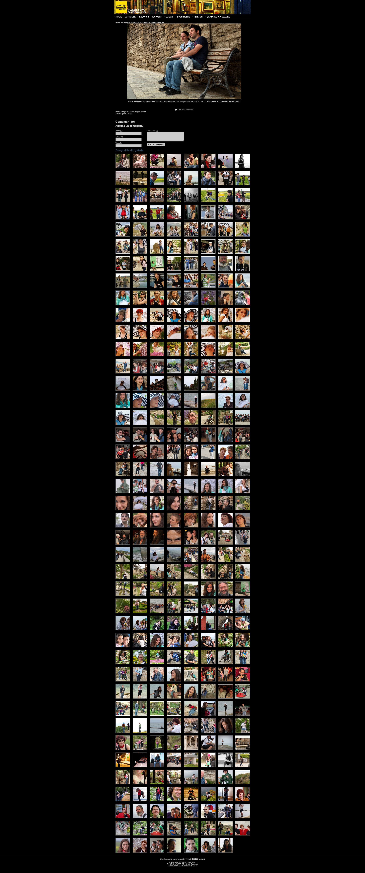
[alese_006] (157, 219)
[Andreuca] (242, 373)
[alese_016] (174, 236)
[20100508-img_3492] (122, 749)
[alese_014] (140, 236)
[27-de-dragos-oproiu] (225, 458)
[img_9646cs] (174, 852)
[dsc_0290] (140, 373)
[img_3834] (208, 510)
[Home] (118, 17)
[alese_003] (242, 202)
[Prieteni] (198, 17)
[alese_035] (225, 270)
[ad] (157, 835)
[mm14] (225, 818)
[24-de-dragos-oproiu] (174, 458)
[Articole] (130, 17)
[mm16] (122, 835)
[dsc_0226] (208, 356)
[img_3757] (225, 493)
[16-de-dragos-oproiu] (191, 441)
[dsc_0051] (157, 322)
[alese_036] (242, 270)
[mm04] (191, 801)
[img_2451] (174, 185)
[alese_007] (174, 219)
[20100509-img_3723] (140, 784)
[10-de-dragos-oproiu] (225, 424)
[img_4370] (225, 544)
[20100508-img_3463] (208, 732)
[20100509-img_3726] (157, 784)
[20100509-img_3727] (174, 784)
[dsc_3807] (191, 681)
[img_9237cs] (140, 852)
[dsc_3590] (157, 664)
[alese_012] (242, 219)
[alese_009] (208, 219)
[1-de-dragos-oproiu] (225, 407)
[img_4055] (225, 595)
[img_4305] (191, 544)
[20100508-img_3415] (157, 732)
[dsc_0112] (242, 322)
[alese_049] (157, 304)
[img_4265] (157, 544)
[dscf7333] (225, 304)
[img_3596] (225, 561)
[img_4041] (225, 527)
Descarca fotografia (185, 110)
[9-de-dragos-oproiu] (208, 424)
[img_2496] (208, 185)
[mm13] (208, 818)
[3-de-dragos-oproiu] (122, 424)
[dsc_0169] (208, 630)
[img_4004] (191, 527)
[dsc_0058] (174, 715)
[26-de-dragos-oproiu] (208, 458)
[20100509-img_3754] (208, 784)
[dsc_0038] (140, 322)
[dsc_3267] (122, 647)
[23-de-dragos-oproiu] (157, 458)
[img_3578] (191, 561)
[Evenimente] (183, 17)
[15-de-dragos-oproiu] (174, 441)
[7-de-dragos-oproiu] (174, 424)
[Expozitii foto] (157, 17)
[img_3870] (157, 595)
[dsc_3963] (208, 681)
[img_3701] (208, 578)
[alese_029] (122, 270)
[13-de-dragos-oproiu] (140, 441)
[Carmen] (191, 390)
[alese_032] (174, 270)
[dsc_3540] (122, 664)
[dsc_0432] (225, 630)
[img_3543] (174, 561)
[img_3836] (225, 510)
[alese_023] (157, 253)
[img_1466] (140, 168)
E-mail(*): (119, 137)
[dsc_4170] (191, 698)
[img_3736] (242, 578)
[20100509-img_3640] (174, 766)
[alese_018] (208, 236)
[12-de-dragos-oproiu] (122, 441)
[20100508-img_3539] (191, 749)
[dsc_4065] (140, 698)
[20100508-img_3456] (191, 732)
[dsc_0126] (174, 339)
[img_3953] (157, 527)
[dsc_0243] (140, 630)
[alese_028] (242, 253)
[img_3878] (242, 510)
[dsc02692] (122, 732)
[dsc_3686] (242, 664)
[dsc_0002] (122, 322)
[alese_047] (140, 304)
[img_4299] (174, 544)
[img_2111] (242, 185)
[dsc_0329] (208, 698)
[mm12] (191, 818)
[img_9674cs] (208, 852)
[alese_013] (122, 236)
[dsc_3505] (208, 647)
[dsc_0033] (242, 390)
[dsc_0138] (208, 339)
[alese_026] (208, 253)
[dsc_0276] (122, 373)
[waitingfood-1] (242, 476)
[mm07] (242, 801)
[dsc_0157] (242, 339)
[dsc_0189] (157, 630)
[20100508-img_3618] (122, 766)
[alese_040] (174, 287)
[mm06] (225, 801)
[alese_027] (225, 253)
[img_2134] (191, 202)
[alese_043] (225, 287)
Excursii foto (127, 22)
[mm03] (174, 801)
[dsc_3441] (191, 647)
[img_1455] (242, 168)
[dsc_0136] (191, 339)
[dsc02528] (225, 715)
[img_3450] (242, 544)
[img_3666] (191, 578)
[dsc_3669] (208, 664)
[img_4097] (140, 612)
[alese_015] (157, 236)
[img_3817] (174, 510)
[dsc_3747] (157, 681)
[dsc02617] (242, 715)
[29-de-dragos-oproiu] (122, 476)
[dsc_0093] (225, 322)
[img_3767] (242, 493)
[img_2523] (225, 168)
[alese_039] (157, 287)
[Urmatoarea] (212, 61)
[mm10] (157, 818)
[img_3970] (174, 527)
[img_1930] (225, 185)
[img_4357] (157, 612)
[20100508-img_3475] (225, 732)
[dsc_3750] (174, 681)
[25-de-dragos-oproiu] (191, 458)
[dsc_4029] (242, 681)
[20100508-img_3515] (174, 749)
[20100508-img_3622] (140, 766)
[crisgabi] (191, 835)
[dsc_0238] (242, 612)
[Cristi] (174, 390)
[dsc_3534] (225, 647)
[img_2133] (174, 168)
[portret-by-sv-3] (157, 476)
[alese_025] (191, 253)
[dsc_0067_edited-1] (157, 407)
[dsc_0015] (208, 390)
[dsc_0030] (225, 390)
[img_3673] (140, 493)
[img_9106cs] (242, 835)
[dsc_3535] (242, 647)
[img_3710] (191, 493)
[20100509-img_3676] (225, 766)
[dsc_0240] (122, 630)
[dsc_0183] (140, 356)
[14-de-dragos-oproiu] (157, 441)
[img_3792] (140, 510)
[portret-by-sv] (140, 476)
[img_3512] (140, 561)
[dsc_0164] (191, 630)
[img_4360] (174, 612)
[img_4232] (140, 544)
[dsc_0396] (191, 373)
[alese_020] (242, 236)
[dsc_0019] (208, 612)
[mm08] (122, 818)
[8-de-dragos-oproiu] (191, 424)
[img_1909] (122, 202)
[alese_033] (191, 270)
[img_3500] (122, 561)
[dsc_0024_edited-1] (191, 407)
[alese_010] (225, 219)
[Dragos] (225, 373)
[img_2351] (140, 202)
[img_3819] (140, 595)
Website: (118, 143)
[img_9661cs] (191, 852)
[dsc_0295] (157, 373)
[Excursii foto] (144, 17)
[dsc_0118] (122, 339)
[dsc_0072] (157, 715)
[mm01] (140, 801)
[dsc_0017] (191, 612)
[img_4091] (122, 612)
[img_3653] (157, 578)
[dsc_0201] (174, 356)
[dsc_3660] (191, 664)
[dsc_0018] (225, 612)
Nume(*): (118, 131)
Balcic (136, 22)
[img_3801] (122, 595)
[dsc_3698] (122, 681)
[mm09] (140, 818)
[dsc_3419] (174, 647)
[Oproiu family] (157, 390)
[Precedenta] (155, 61)
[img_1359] (157, 185)
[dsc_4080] (157, 698)
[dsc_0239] (225, 356)
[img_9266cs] (157, 852)
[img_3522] (157, 561)
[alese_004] (122, 219)
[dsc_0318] (225, 698)
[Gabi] (122, 390)
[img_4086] (242, 595)
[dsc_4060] (122, 698)
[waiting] (174, 476)
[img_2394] (140, 185)
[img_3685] (174, 493)
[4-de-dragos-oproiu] (140, 424)
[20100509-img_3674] (208, 766)
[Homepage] (121, 7)
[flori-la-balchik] (208, 476)
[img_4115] (242, 527)
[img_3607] (122, 578)
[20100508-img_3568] (208, 749)
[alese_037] (122, 287)
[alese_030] (140, 270)
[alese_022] (140, 253)
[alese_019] (225, 236)
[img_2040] (174, 202)
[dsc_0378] (174, 373)
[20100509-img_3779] (242, 784)
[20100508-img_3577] (225, 749)
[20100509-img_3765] (225, 784)
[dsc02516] (208, 715)
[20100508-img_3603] (242, 749)
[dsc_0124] (157, 339)
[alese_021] (122, 253)
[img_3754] (208, 493)
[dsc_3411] (157, 647)
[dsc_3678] (225, 664)
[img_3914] (140, 527)
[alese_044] (242, 287)
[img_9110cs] (122, 852)
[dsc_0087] (208, 322)
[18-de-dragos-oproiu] (225, 441)
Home (117, 22)
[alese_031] (157, 270)
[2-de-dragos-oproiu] (242, 407)
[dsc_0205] (191, 356)
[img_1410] (191, 185)
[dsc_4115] (174, 698)
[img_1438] (122, 185)
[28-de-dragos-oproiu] (242, 458)
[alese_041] (191, 287)
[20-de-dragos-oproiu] (122, 458)
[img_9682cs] (225, 852)
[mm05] (208, 801)
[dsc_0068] (140, 407)
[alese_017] (191, 236)
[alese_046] (122, 304)
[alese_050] (174, 304)
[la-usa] (191, 476)
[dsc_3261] (242, 630)
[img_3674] (157, 493)
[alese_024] (174, 253)
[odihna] (225, 476)
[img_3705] (225, 578)
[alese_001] (208, 202)
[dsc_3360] (140, 647)
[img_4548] (122, 493)
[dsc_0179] (122, 356)
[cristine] (208, 835)
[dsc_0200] (122, 715)
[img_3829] (191, 510)
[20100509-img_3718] (122, 784)
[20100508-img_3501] (140, 749)
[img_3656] (174, 578)
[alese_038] (140, 287)
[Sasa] (140, 390)
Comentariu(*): (152, 131)
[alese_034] (208, 270)
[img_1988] (157, 202)
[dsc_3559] (140, 664)
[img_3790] (122, 510)
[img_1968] (157, 168)
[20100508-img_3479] (242, 732)
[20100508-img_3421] (174, 732)
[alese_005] (140, 219)
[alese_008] (191, 219)
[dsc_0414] (208, 373)
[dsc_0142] (225, 339)
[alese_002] (225, 202)
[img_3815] (157, 510)
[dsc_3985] (225, 681)
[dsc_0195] (157, 356)
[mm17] (140, 835)
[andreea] (174, 835)
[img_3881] (174, 595)
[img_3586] (208, 561)
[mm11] (174, 818)
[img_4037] (208, 527)
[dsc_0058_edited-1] (122, 407)
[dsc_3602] (174, 664)
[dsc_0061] (191, 322)
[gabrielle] (225, 835)
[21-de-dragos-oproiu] (140, 458)
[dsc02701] (140, 732)
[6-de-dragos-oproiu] (157, 424)
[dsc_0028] (191, 715)
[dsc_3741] (140, 681)
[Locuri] (170, 17)
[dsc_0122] (140, 339)
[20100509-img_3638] (157, 766)
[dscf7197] (208, 304)
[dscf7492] (242, 304)
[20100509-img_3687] (242, 766)
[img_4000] (191, 595)
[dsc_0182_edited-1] (208, 407)
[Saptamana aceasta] (218, 17)
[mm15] (242, 818)
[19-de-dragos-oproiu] (242, 441)
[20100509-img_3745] (191, 784)
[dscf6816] (191, 304)
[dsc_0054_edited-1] (174, 407)
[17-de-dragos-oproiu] (208, 441)
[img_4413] (208, 544)
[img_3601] (242, 561)
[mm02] (157, 801)
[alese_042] (208, 287)
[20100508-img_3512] (157, 749)
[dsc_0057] (174, 322)
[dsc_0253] (242, 356)
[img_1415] (208, 168)
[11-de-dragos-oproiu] (242, 424)
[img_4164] (122, 544)
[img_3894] (122, 527)
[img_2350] (122, 168)
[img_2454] (191, 168)
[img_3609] (140, 578)
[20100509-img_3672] (191, 766)
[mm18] (122, 801)
